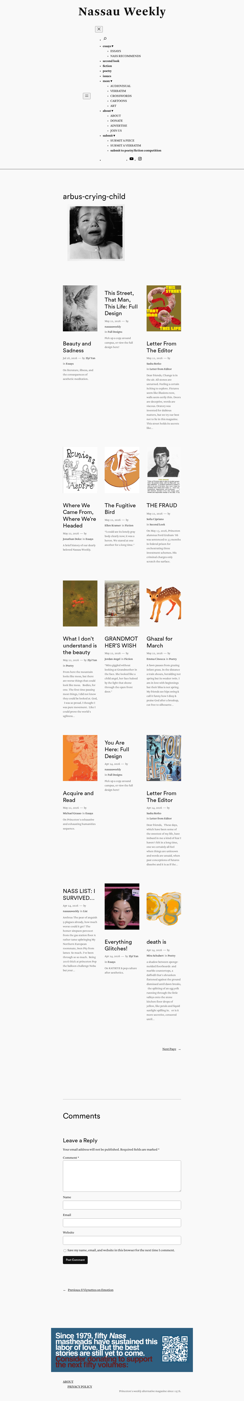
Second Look (157, 524)
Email (67, 1215)
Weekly (145, 12)
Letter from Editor (161, 369)
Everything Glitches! (118, 945)
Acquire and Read (78, 797)
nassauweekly (113, 326)
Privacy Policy (79, 1386)
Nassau (99, 12)
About (68, 1381)
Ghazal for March (160, 642)
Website (68, 1232)
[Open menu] (87, 96)
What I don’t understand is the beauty (80, 645)
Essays (70, 363)
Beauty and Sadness (77, 347)
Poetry (70, 665)
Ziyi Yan (90, 358)
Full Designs (115, 332)
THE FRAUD (162, 505)
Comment (71, 1157)
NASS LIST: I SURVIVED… (79, 894)
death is (156, 942)
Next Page (171, 1049)
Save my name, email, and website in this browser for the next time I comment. (121, 1250)
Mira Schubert (155, 955)
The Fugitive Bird (120, 509)
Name (67, 1197)
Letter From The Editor (161, 347)
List (85, 911)
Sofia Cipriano (155, 519)
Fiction (129, 525)
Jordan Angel (112, 659)
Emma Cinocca (156, 659)
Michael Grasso (72, 813)
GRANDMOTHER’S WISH (121, 642)
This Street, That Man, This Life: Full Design (121, 303)
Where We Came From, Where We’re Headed (79, 516)
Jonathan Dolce (72, 539)
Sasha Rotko (154, 363)
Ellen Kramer (113, 525)
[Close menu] (99, 29)
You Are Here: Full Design (117, 749)
